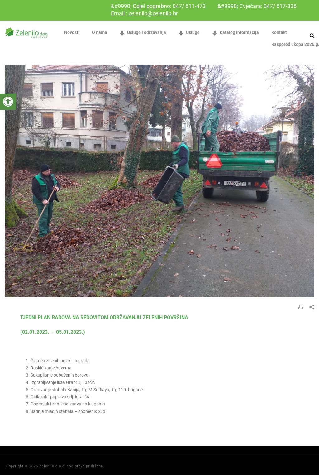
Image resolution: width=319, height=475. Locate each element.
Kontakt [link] (279, 32)
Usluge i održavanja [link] (146, 32)
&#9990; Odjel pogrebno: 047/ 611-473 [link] (158, 6)
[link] (8, 102)
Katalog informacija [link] (239, 32)
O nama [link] (99, 32)
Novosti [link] (71, 32)
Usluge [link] (193, 32)
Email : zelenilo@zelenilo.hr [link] (144, 13)
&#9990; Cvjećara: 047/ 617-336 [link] (257, 6)
